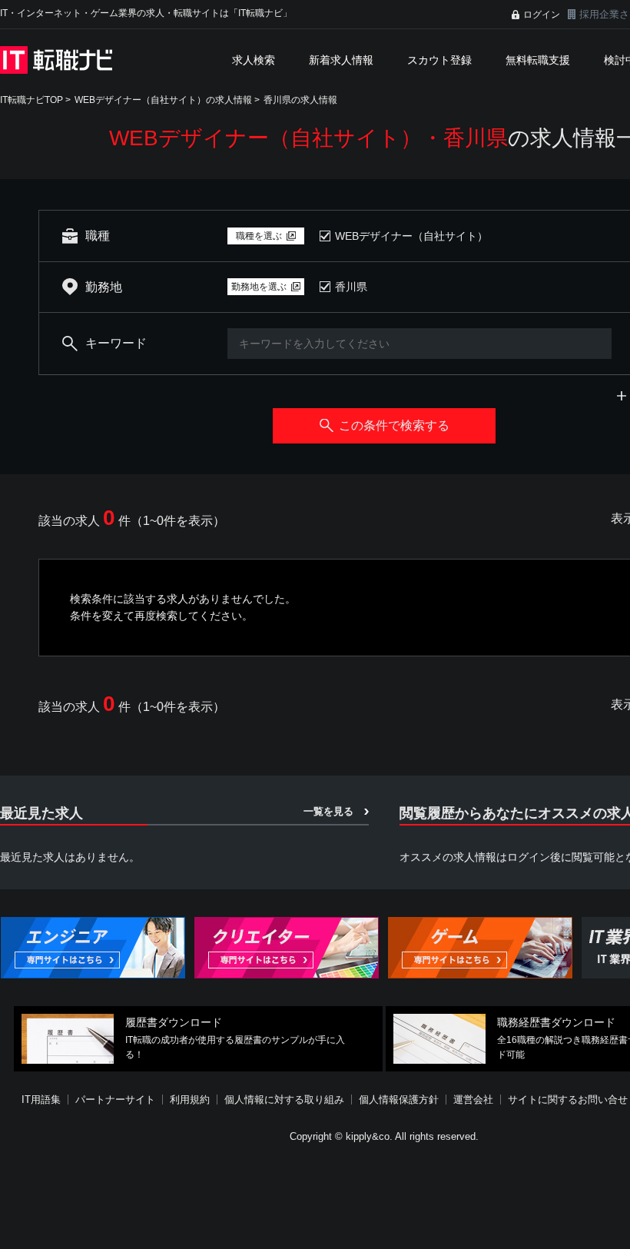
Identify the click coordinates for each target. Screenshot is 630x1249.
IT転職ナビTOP (31, 100)
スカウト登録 (439, 60)
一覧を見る (328, 811)
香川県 (351, 287)
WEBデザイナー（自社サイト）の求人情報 (163, 100)
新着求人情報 (341, 60)
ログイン (541, 14)
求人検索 (253, 60)
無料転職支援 (538, 60)
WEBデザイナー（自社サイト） (411, 236)
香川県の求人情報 (300, 100)
